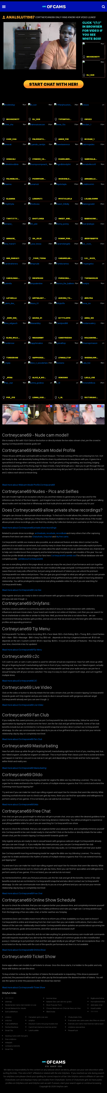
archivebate (40, 533)
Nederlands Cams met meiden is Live (20, 1005)
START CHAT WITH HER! (53, 84)
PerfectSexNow (11, 1027)
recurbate (50, 533)
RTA (47, 1066)
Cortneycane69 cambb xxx (63, 555)
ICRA (60, 1066)
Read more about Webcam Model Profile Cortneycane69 (28, 484)
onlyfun (8, 1017)
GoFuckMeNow (11, 1011)
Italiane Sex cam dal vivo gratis (59, 1001)
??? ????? (9, 998)
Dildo (20, 804)
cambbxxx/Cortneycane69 (30, 558)
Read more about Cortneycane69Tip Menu (22, 649)
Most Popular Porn (54, 1005)
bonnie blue (51, 998)
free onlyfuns (10, 1039)
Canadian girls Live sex (38, 1017)
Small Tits (9, 1030)
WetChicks (50, 1011)
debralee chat (96, 1005)
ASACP (53, 1066)
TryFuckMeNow (11, 1024)
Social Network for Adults (15, 1008)
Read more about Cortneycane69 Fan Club (22, 739)
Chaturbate (37, 536)
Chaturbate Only (75, 1017)
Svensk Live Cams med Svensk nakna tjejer (86, 1024)
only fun (8, 1020)
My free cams (62, 536)
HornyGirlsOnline (98, 1001)
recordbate (61, 533)
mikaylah (8, 1042)
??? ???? (94, 1011)
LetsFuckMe (34, 1030)
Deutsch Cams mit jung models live (43, 1024)
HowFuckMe (96, 1008)
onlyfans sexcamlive (76, 1027)
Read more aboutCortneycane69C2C (19, 680)
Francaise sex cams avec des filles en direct (86, 1020)
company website (12, 1046)
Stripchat (47, 536)
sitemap (8, 1001)
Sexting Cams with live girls (16, 1036)
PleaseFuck (73, 1030)
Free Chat (22, 893)
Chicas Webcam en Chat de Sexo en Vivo (63, 1008)
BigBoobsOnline (97, 998)
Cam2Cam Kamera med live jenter (43, 1027)
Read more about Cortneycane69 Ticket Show (23, 987)
